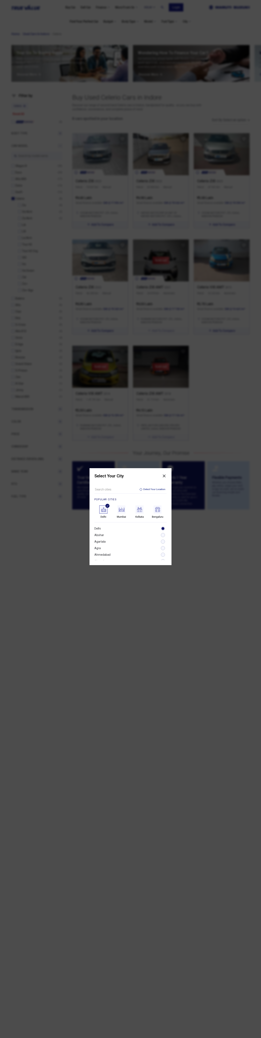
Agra (97, 548)
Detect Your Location (154, 489)
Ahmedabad (102, 554)
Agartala (100, 541)
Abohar (99, 535)
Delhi (97, 528)
